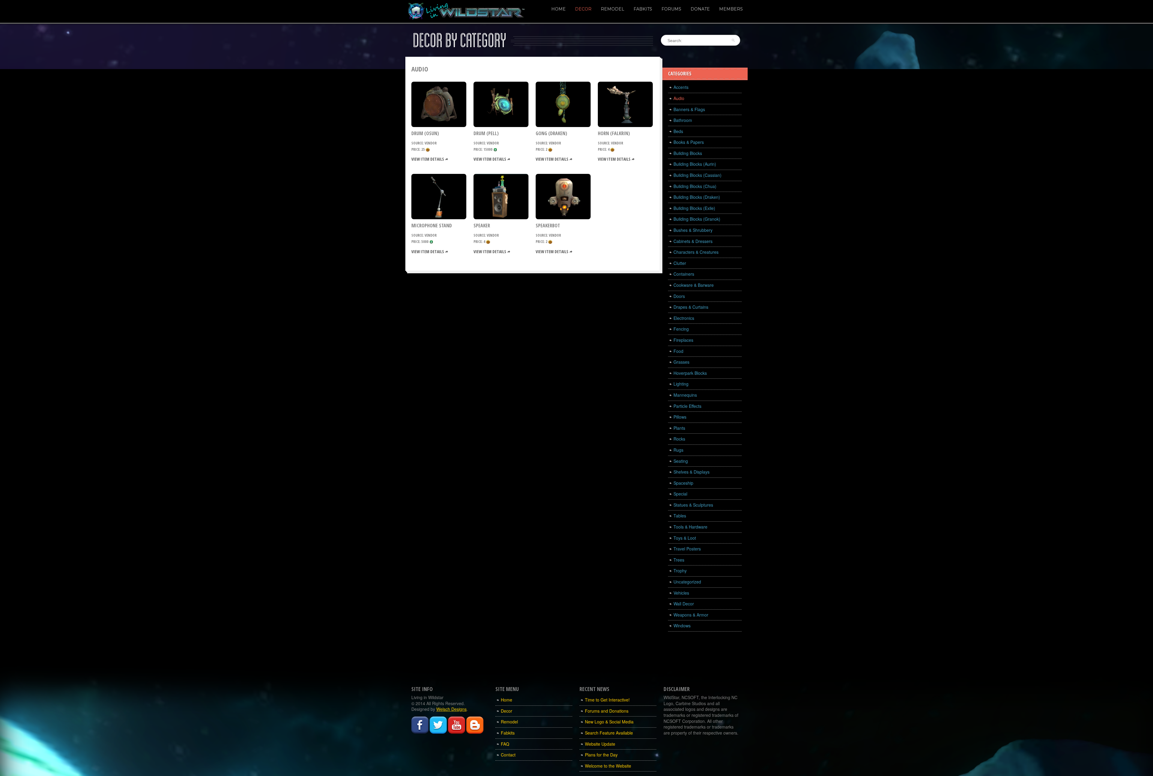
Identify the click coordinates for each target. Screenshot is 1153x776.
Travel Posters (687, 549)
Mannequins (685, 395)
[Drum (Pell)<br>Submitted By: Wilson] (501, 104)
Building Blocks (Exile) (694, 208)
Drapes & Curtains (690, 307)
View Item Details (427, 159)
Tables (679, 516)
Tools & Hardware (690, 527)
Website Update (600, 744)
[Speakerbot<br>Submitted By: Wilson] (563, 196)
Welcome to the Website (608, 766)
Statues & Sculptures (693, 505)
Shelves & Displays (691, 472)
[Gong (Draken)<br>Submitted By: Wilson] (563, 104)
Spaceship (683, 483)
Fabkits (643, 9)
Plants (679, 428)
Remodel (612, 9)
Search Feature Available (609, 733)
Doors (679, 296)
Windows (682, 626)
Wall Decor (683, 604)
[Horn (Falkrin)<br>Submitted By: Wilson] (625, 104)
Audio (678, 98)
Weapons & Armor (690, 615)
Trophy (680, 571)
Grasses (681, 362)
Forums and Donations (606, 711)
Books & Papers (688, 142)
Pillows (679, 417)
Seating (680, 461)
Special (680, 494)
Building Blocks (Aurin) (694, 164)
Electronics (683, 318)
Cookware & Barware (693, 285)
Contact (508, 755)
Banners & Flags (689, 109)
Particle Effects (687, 406)
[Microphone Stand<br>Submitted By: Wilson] (438, 196)
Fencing (681, 329)
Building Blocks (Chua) (694, 186)
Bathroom (682, 120)
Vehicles (681, 593)
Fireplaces (683, 340)
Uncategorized (687, 582)
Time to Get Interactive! (607, 700)
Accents (680, 87)
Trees (678, 560)
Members (731, 9)
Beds (678, 131)
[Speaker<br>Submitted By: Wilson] (501, 196)
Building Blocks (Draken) (696, 197)
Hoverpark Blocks (690, 373)
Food (678, 351)
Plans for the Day (601, 755)
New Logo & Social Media (609, 722)
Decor (583, 9)
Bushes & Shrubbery (693, 230)
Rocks (679, 439)
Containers (683, 274)
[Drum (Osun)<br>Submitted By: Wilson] (438, 104)
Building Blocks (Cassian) (697, 175)
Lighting (680, 384)
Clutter (679, 263)
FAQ (505, 744)
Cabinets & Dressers (693, 241)
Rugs (678, 450)
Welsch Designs (451, 709)
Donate (700, 9)
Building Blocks (687, 153)
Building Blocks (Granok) (696, 219)
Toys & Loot (684, 538)
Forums (671, 9)
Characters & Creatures (696, 252)
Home (558, 9)
